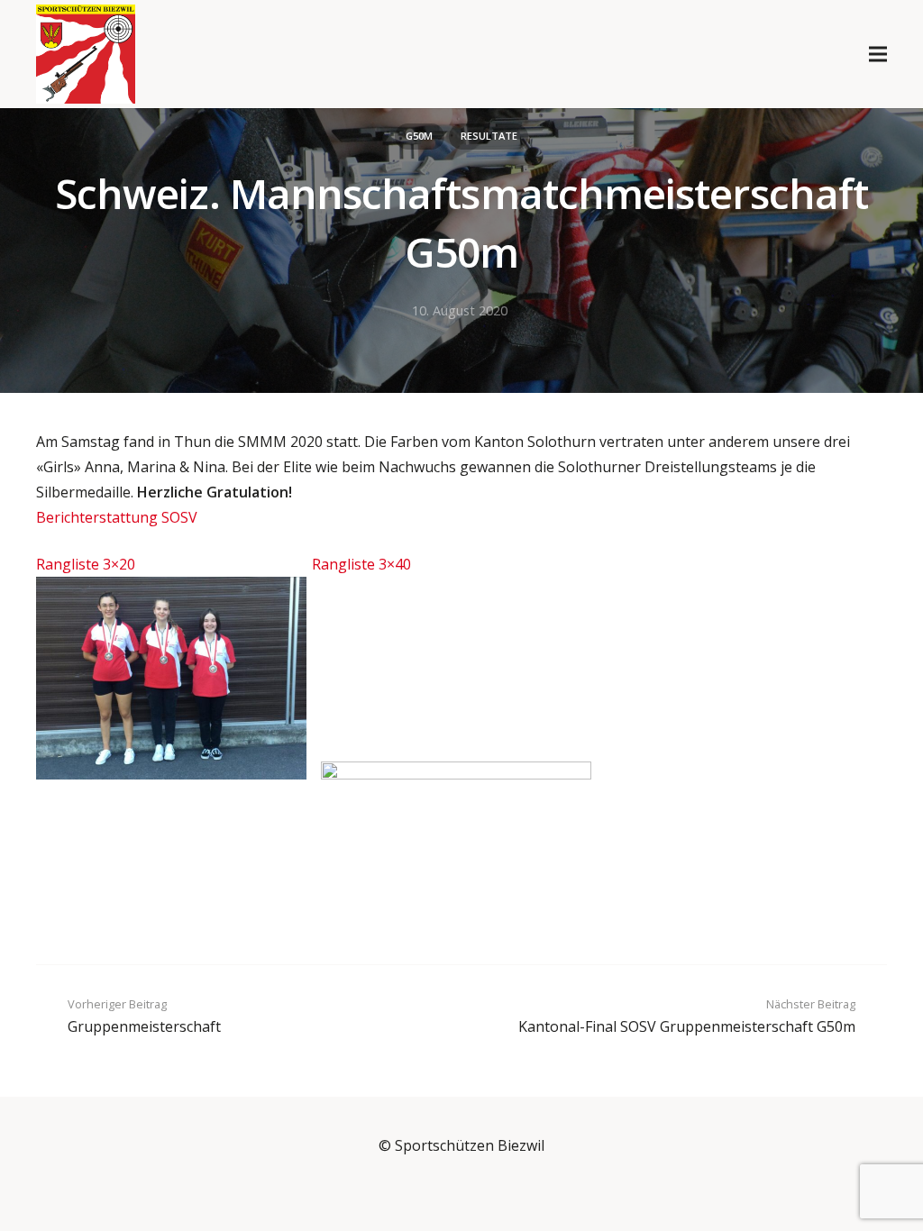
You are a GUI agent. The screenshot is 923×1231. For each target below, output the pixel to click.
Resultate (489, 135)
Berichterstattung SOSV (116, 517)
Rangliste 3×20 (85, 564)
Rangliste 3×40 (361, 564)
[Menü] (878, 54)
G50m (419, 135)
